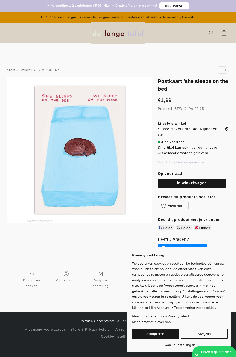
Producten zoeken (31, 283)
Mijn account (66, 280)
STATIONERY (49, 70)
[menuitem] (219, 70)
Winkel (26, 70)
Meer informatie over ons (151, 322)
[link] (180, 343)
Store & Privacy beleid (90, 330)
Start (11, 70)
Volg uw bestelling (101, 283)
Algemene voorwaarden (45, 330)
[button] (174, 5)
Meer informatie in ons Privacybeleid (160, 316)
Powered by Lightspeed (118, 344)
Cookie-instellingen (118, 337)
